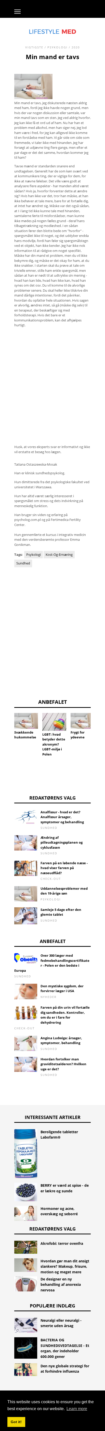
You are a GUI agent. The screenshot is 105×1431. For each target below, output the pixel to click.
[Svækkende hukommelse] (26, 721)
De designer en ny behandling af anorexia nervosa (61, 1284)
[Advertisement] (52, 384)
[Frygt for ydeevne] (82, 721)
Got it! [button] (16, 1422)
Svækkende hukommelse (25, 735)
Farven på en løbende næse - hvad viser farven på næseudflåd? (64, 868)
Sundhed (23, 563)
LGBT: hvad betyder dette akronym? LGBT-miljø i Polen (53, 744)
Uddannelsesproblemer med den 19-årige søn (64, 891)
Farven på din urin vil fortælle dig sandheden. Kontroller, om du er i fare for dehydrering (65, 1015)
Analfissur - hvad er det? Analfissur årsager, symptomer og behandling (62, 817)
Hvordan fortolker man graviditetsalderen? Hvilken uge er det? (63, 1064)
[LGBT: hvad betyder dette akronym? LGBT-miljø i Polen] (54, 722)
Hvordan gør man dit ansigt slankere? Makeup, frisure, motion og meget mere (65, 1266)
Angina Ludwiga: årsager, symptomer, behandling (61, 1040)
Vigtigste (34, 47)
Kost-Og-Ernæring (59, 554)
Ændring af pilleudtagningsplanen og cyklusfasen (62, 842)
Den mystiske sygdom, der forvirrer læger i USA (62, 988)
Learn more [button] (77, 1409)
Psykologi (57, 47)
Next (98, 727)
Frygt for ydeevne (78, 735)
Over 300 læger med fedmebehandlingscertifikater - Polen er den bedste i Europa (51, 963)
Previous (7, 727)
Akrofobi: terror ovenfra (62, 1243)
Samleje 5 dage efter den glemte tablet (61, 912)
